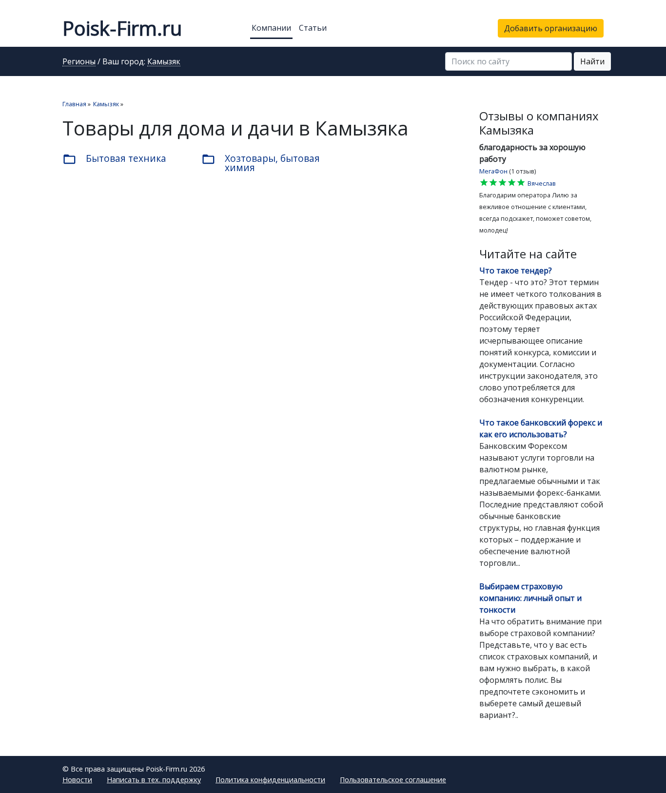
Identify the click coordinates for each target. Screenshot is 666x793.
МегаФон (493, 171)
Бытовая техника (114, 159)
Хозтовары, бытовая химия (260, 163)
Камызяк (163, 62)
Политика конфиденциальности (270, 779)
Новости (77, 779)
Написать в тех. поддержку (154, 779)
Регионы (79, 62)
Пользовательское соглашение (393, 779)
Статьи (313, 27)
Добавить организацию (550, 28)
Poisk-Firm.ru (122, 28)
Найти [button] (592, 61)
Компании (271, 27)
